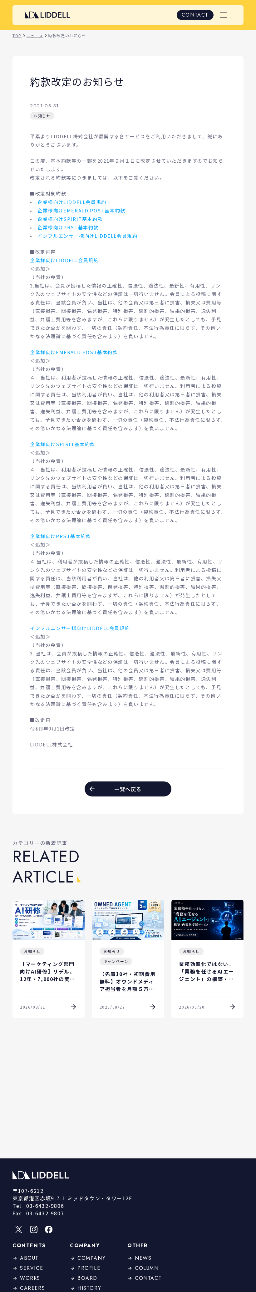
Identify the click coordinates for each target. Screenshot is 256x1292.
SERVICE (31, 1268)
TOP (17, 35)
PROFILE (88, 1268)
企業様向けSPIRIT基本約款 (70, 219)
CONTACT (195, 14)
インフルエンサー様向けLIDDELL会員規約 (87, 235)
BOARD (87, 1278)
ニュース (35, 35)
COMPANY (91, 1258)
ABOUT (29, 1258)
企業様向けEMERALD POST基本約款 (81, 210)
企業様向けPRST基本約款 (68, 227)
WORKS (30, 1278)
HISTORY (89, 1288)
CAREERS (32, 1288)
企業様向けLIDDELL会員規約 (71, 202)
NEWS (143, 1258)
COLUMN (147, 1268)
